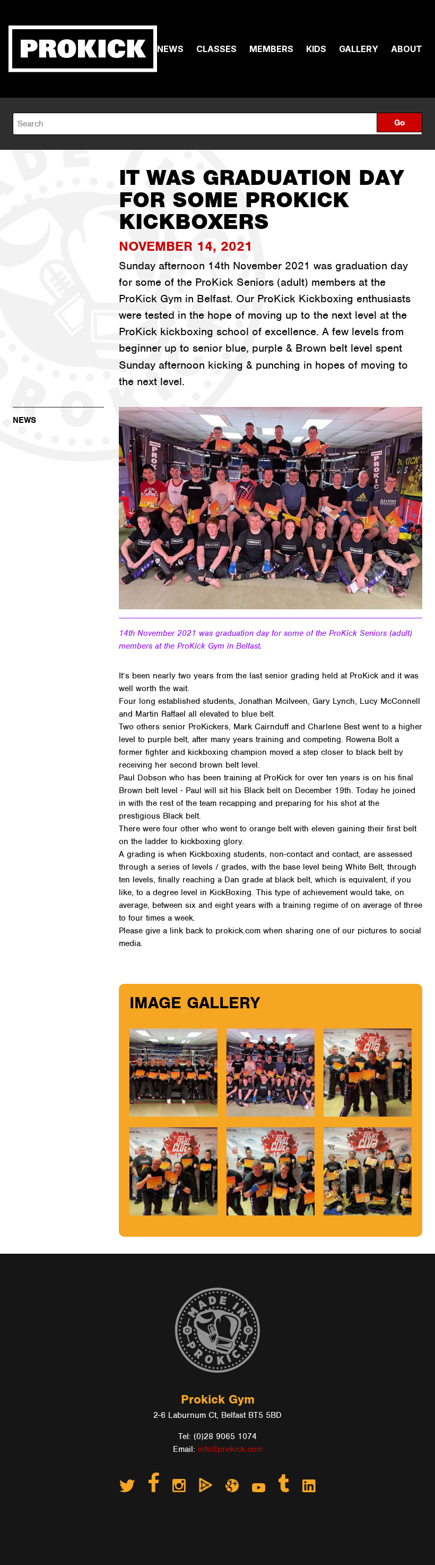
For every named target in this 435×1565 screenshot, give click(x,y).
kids (316, 49)
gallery (358, 49)
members (271, 49)
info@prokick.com (230, 1449)
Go (399, 122)
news (170, 49)
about (406, 49)
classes (216, 49)
